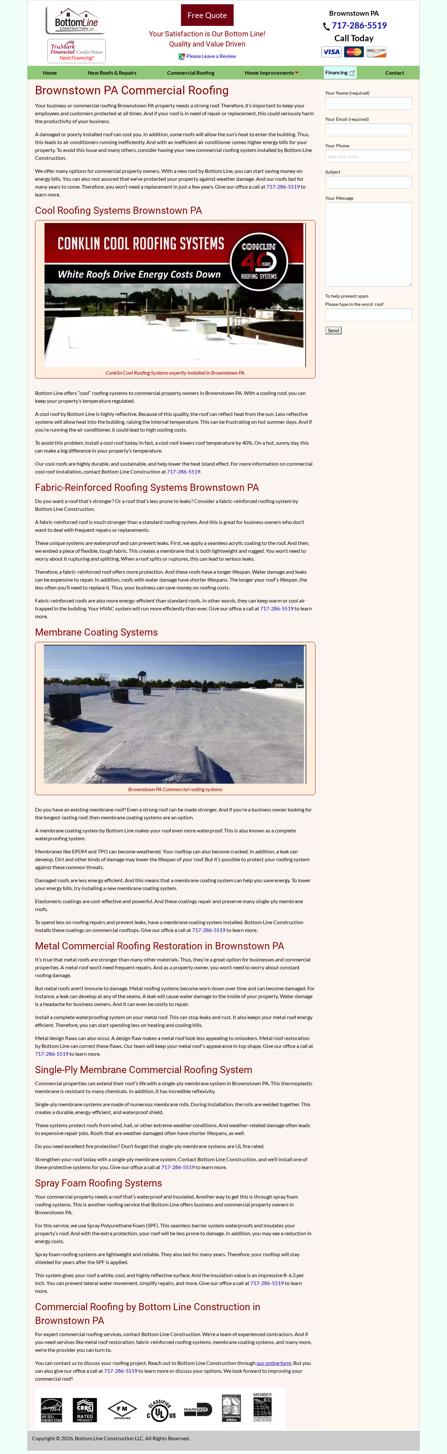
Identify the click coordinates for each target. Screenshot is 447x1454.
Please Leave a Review (211, 56)
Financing (337, 72)
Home (50, 72)
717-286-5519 (359, 25)
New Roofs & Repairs (112, 72)
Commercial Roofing (190, 72)
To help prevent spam (354, 300)
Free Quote (207, 15)
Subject (332, 172)
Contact (394, 72)
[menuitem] (50, 72)
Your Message (339, 198)
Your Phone (337, 145)
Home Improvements (269, 72)
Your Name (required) (347, 93)
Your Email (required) (347, 119)
